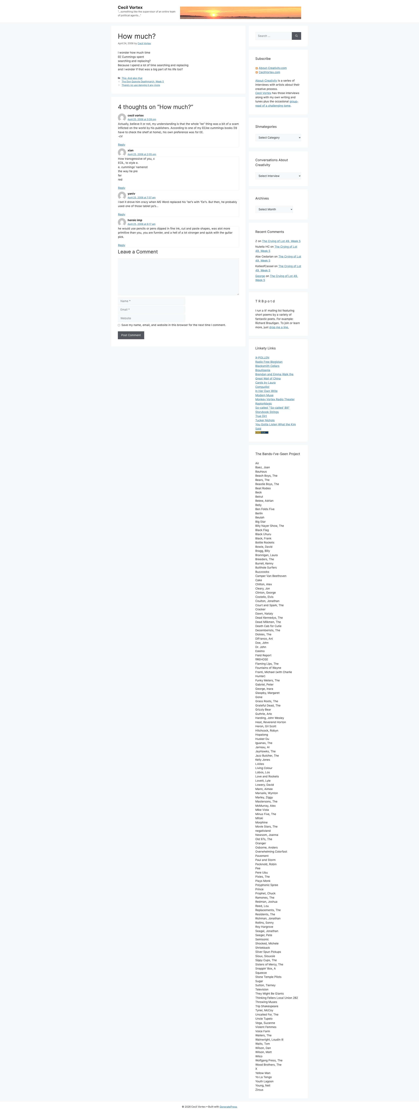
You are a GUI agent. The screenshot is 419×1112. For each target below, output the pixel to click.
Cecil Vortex (130, 7)
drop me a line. (279, 327)
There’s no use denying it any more (141, 85)
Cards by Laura (265, 382)
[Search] (296, 36)
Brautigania (262, 370)
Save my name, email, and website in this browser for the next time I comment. (173, 325)
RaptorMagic (263, 403)
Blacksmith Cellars (267, 366)
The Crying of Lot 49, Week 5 (281, 241)
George (260, 276)
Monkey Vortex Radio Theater (275, 399)
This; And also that (132, 78)
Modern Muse (264, 395)
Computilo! (262, 387)
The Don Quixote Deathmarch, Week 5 (143, 81)
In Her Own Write (266, 391)
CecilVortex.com (269, 72)
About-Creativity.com (273, 68)
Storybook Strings (267, 412)
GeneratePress (228, 1106)
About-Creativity (266, 80)
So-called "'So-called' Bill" (272, 407)
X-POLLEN (262, 357)
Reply (121, 144)
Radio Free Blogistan (268, 361)
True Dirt (261, 416)
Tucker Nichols (265, 420)
